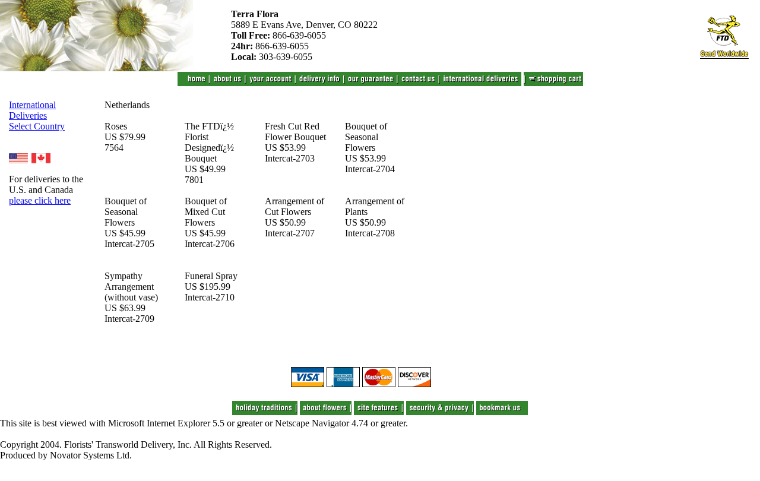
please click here (40, 200)
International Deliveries (32, 110)
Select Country (37, 126)
